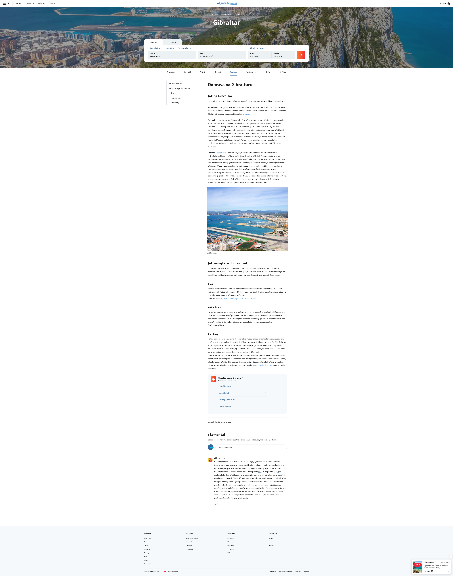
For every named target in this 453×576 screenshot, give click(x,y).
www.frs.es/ (246, 114)
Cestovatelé (189, 549)
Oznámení (305, 572)
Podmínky (272, 572)
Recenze (146, 560)
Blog (145, 557)
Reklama (298, 572)
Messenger (230, 542)
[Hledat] (10, 3)
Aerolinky (147, 549)
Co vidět (187, 72)
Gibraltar (171, 72)
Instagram (230, 546)
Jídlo (268, 72)
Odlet (252, 54)
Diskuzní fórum (190, 542)
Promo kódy (148, 564)
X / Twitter (230, 549)
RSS (228, 553)
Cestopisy (189, 546)
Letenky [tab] (153, 42)
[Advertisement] (184, 123)
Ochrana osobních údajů (285, 572)
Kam (201, 54)
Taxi (172, 93)
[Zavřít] (451, 556)
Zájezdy (146, 553)
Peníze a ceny (251, 72)
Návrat (276, 54)
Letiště (146, 546)
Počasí (218, 72)
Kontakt (271, 542)
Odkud (152, 54)
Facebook (230, 538)
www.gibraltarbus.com (262, 365)
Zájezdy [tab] (172, 42)
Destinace (147, 542)
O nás (271, 538)
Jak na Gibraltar (175, 83)
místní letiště (221, 152)
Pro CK (271, 549)
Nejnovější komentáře (192, 538)
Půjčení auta (176, 97)
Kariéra (271, 546)
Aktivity (203, 72)
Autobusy (175, 102)
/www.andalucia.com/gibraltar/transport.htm (236, 298)
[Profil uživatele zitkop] (210, 460)
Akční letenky (148, 538)
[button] (155, 48)
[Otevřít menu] (5, 3)
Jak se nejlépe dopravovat (180, 88)
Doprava (233, 72)
